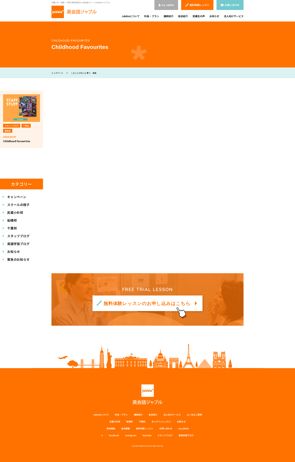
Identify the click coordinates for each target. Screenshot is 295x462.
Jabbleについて (131, 16)
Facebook (114, 435)
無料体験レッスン (144, 428)
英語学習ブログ (18, 244)
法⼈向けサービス (172, 414)
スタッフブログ (18, 236)
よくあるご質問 (194, 414)
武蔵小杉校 (15, 212)
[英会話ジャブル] (74, 12)
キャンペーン (16, 197)
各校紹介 (183, 16)
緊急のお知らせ (18, 259)
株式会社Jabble (144, 446)
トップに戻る (288, 456)
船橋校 (12, 220)
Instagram (130, 435)
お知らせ (214, 16)
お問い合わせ (165, 428)
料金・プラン (151, 16)
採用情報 (110, 428)
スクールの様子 (18, 204)
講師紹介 (168, 16)
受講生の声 (199, 16)
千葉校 (12, 228)
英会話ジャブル (147, 394)
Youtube (146, 435)
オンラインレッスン (161, 421)
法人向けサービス (234, 16)
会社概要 (125, 428)
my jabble (183, 428)
